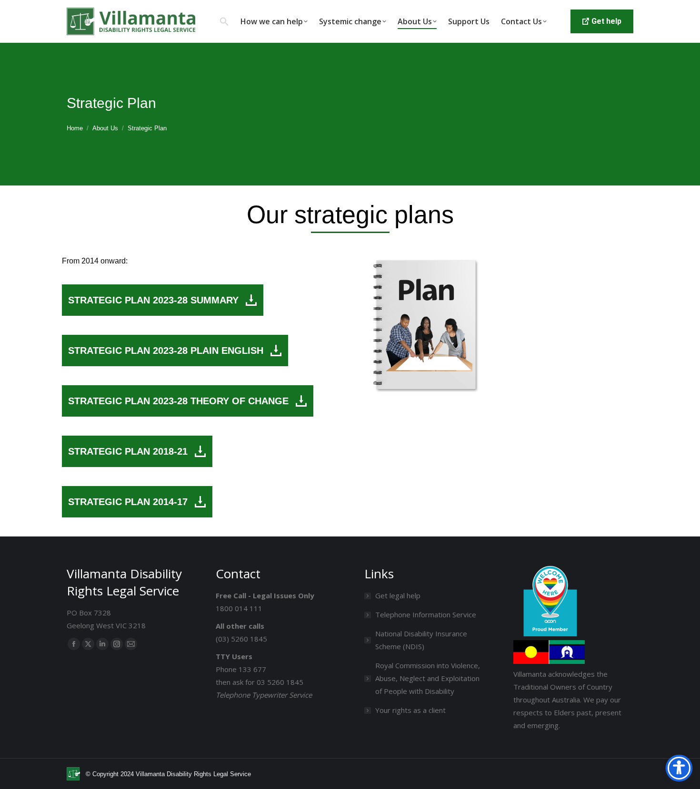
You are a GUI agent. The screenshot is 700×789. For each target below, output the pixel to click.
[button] (224, 21)
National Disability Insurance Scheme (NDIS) (421, 640)
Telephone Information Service (425, 614)
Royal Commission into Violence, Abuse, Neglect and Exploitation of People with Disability (427, 678)
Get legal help (397, 595)
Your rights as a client (410, 710)
